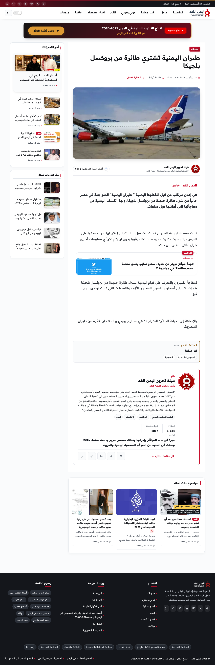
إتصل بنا (97, 623)
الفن (113, 12)
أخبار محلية (148, 12)
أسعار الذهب (20, 606)
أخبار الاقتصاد (96, 12)
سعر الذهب (22, 620)
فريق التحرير (124, 647)
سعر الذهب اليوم (41, 620)
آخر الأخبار (96, 599)
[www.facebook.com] (111, 456)
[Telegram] (13, 4)
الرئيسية (178, 12)
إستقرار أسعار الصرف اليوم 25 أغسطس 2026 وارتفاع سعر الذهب (28, 203)
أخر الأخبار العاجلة (92, 606)
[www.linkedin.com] (101, 456)
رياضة (78, 12)
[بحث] (8, 13)
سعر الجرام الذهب (40, 592)
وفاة (20, 613)
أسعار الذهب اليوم (18, 592)
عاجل (164, 12)
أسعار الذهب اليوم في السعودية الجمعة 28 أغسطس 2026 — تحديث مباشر (37, 80)
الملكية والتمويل (71, 647)
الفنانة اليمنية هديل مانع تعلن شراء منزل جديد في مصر (27, 248)
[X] (37, 4)
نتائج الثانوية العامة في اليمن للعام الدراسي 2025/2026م (29, 137)
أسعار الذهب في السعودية (19, 658)
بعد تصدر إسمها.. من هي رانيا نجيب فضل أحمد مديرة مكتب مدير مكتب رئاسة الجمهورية (94, 523)
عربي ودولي (128, 12)
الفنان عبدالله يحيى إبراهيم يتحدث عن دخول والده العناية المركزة (28, 154)
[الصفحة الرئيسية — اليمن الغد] (199, 13)
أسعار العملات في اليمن (79, 658)
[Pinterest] (19, 4)
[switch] (17, 13)
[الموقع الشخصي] (82, 456)
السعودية (169, 357)
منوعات (64, 12)
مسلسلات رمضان (40, 606)
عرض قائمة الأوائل (43, 30)
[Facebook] (43, 4)
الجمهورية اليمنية (186, 357)
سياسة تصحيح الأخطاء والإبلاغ (151, 647)
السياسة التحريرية (92, 630)
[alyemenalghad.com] (92, 456)
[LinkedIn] (25, 4)
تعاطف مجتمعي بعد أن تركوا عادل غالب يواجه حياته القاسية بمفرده (181, 523)
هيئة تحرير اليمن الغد (176, 167)
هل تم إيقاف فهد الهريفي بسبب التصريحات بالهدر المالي (27, 218)
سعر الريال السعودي (39, 599)
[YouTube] (31, 4)
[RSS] (7, 4)
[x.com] (121, 456)
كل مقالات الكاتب (163, 456)
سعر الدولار (18, 599)
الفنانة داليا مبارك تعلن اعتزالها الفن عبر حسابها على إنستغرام (28, 187)
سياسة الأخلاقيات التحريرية (99, 647)
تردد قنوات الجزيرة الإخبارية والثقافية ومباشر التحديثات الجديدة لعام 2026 (139, 523)
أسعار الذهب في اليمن (38, 613)
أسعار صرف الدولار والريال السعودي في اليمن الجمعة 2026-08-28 (81, 615)
